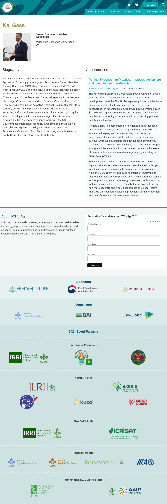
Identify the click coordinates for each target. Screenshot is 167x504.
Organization (92, 254)
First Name (92, 234)
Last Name (91, 244)
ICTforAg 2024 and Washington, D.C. (106, 88)
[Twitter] (129, 5)
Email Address (94, 224)
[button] (163, 5)
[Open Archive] (119, 11)
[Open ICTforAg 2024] (103, 11)
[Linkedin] (136, 5)
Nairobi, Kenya (83, 377)
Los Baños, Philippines (83, 345)
